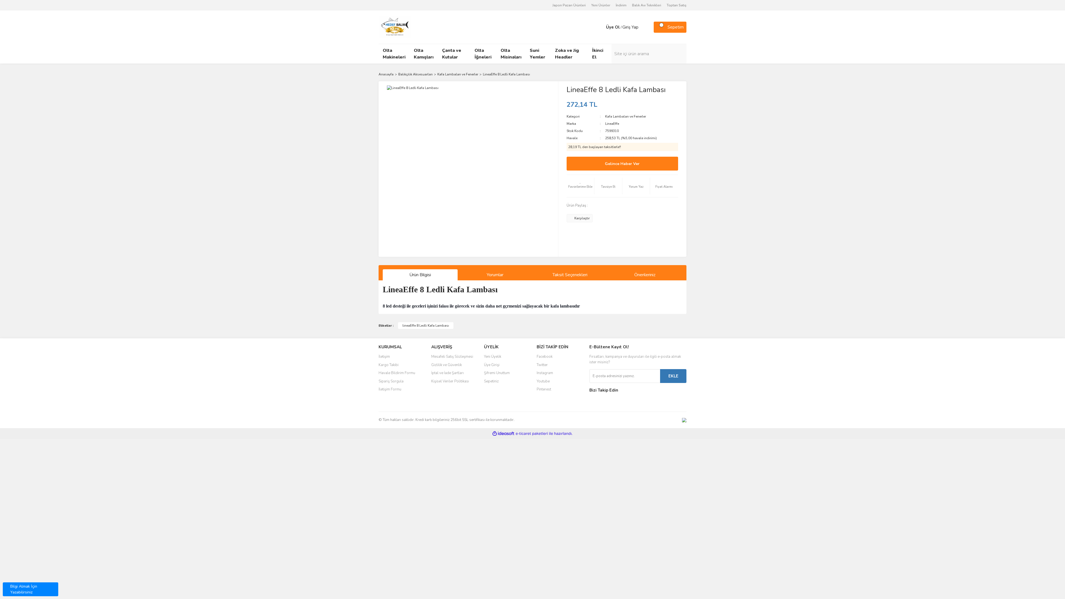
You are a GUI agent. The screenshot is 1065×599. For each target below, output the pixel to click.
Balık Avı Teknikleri (646, 5)
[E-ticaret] (532, 433)
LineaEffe (612, 123)
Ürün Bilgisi (420, 275)
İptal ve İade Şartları (447, 372)
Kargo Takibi (389, 364)
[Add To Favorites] (580, 186)
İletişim (384, 356)
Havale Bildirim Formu (397, 372)
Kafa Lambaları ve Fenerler (625, 116)
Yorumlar (495, 275)
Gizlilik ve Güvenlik (446, 364)
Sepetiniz (491, 381)
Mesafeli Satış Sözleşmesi (452, 356)
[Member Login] (600, 27)
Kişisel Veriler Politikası (450, 381)
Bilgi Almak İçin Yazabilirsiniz (23, 589)
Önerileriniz (644, 275)
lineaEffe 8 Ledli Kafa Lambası (425, 325)
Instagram (545, 372)
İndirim (621, 5)
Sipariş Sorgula (391, 381)
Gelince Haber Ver (622, 163)
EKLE (673, 376)
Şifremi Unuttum (497, 372)
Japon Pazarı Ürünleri (569, 5)
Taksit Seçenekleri (569, 275)
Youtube (543, 381)
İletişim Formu (390, 389)
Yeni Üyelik (492, 356)
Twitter (542, 364)
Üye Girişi (491, 364)
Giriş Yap (630, 27)
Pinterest (544, 389)
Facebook (544, 356)
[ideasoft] (503, 433)
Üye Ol (613, 27)
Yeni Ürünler (600, 5)
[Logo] (395, 27)
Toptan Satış (676, 5)
